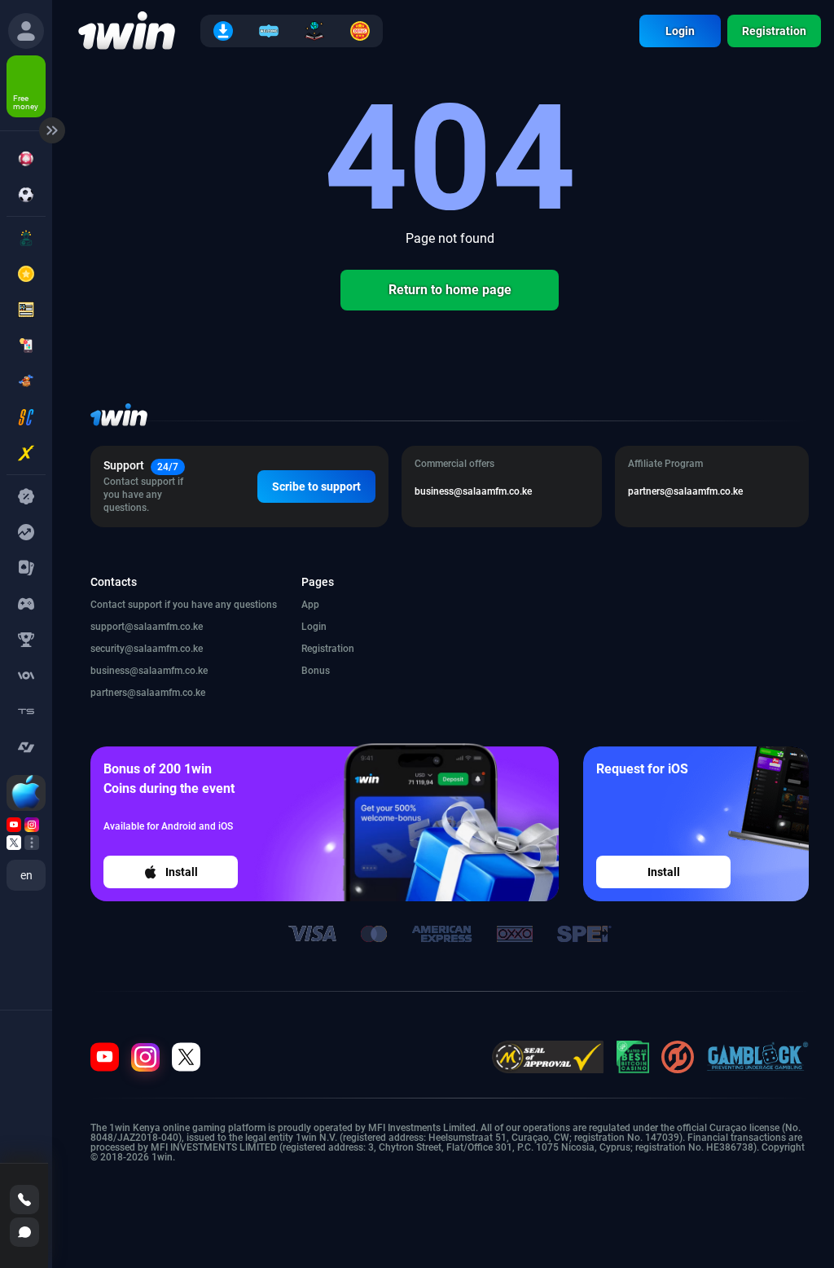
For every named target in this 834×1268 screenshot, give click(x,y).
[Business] (26, 532)
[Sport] (26, 195)
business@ (149, 670)
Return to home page (449, 289)
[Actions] (26, 496)
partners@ (147, 692)
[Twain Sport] (26, 711)
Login (680, 30)
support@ (146, 626)
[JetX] (26, 453)
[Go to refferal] (14, 824)
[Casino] (26, 159)
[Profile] (26, 31)
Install (181, 871)
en (26, 875)
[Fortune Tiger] (26, 381)
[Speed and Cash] (26, 417)
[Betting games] (26, 675)
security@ (146, 648)
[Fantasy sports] (26, 639)
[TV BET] (26, 747)
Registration (774, 30)
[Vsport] (26, 604)
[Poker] (26, 568)
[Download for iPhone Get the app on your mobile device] (26, 793)
